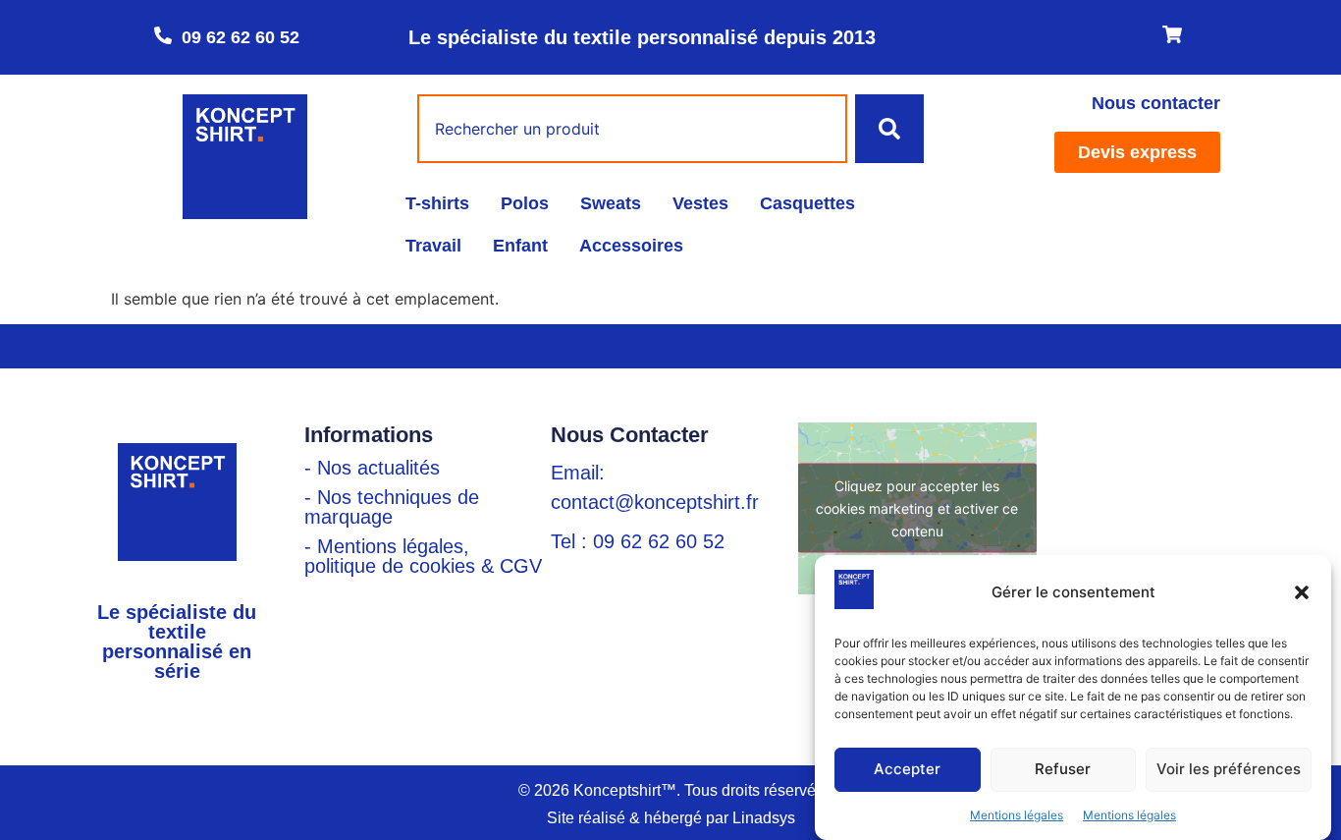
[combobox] (632, 128)
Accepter (907, 769)
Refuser (1063, 769)
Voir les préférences (1228, 769)
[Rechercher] (889, 128)
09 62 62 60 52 (240, 37)
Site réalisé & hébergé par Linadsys (671, 818)
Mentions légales (1016, 815)
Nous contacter (1156, 103)
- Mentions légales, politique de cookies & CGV (423, 556)
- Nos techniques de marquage (391, 507)
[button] (1302, 592)
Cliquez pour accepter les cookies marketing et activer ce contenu (917, 508)
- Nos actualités (372, 467)
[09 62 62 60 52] (163, 35)
